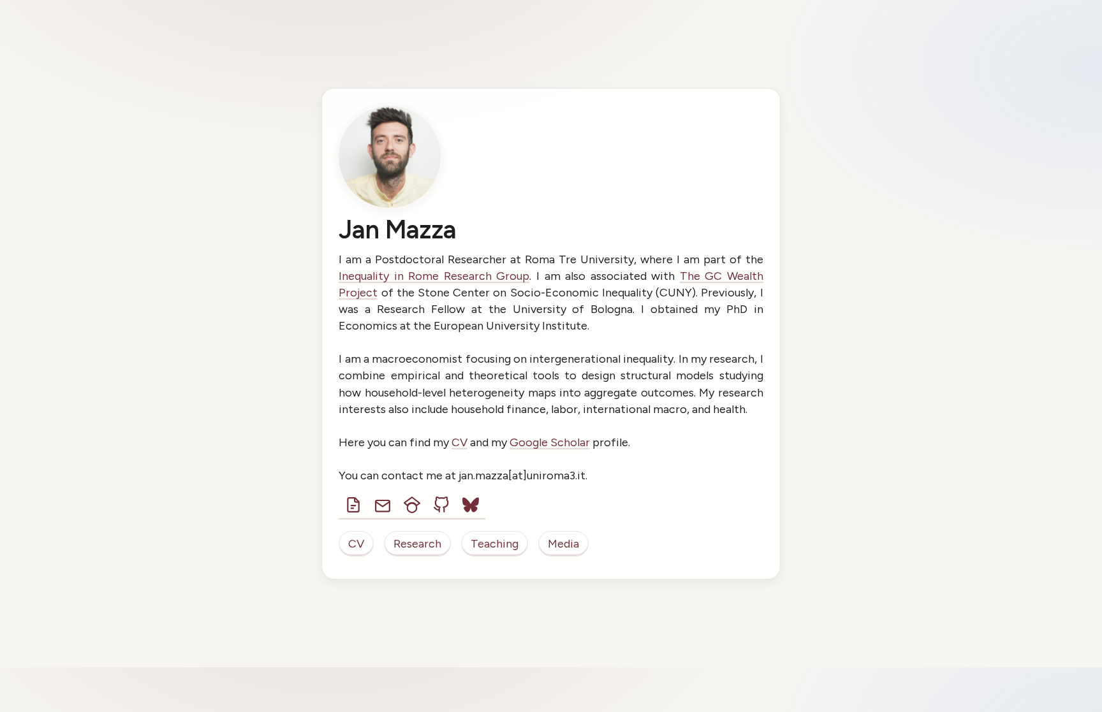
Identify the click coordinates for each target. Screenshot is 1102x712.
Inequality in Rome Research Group (434, 276)
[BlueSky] (470, 504)
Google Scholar (550, 442)
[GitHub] (441, 504)
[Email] (382, 504)
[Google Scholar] (412, 504)
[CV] (353, 504)
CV (459, 442)
